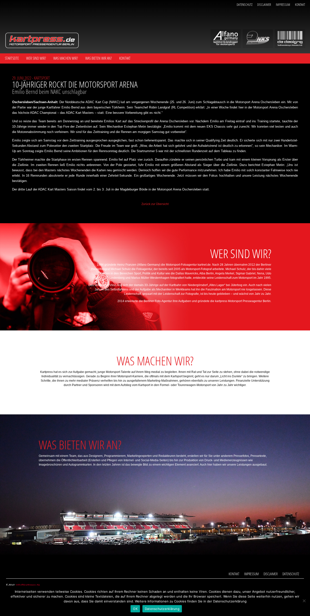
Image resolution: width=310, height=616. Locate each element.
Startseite (12, 58)
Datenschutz (244, 4)
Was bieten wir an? (98, 58)
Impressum (283, 4)
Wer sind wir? (36, 58)
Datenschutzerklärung (162, 609)
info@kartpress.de (28, 585)
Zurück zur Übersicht (155, 204)
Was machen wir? (65, 58)
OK (135, 609)
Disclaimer (264, 4)
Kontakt (300, 4)
